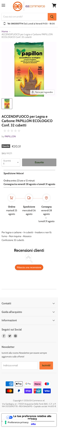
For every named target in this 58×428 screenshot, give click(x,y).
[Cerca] (52, 16)
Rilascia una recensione (29, 267)
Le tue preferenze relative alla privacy (32, 417)
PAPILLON (10, 136)
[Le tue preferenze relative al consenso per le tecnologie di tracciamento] (17, 422)
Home (5, 31)
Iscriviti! (46, 365)
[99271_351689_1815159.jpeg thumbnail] (7, 104)
